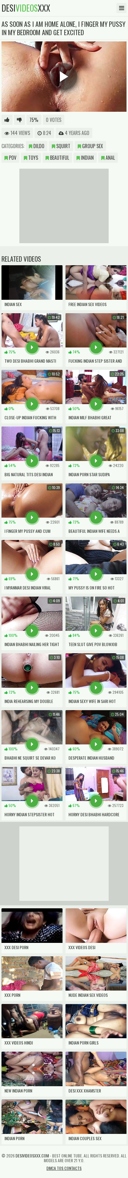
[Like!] (7, 120)
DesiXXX (25, 8)
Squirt (62, 146)
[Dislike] (19, 120)
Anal (109, 157)
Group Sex (92, 146)
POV (12, 157)
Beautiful (59, 157)
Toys (32, 157)
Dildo (38, 146)
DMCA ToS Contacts (64, 1168)
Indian (87, 157)
